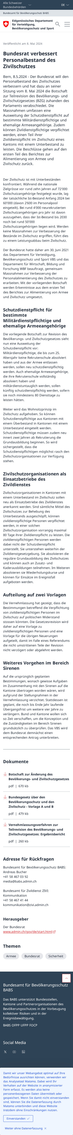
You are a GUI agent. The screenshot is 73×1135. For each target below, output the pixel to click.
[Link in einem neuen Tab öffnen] (5, 1052)
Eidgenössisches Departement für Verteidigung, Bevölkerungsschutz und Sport (33, 24)
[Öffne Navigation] (67, 24)
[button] (66, 978)
